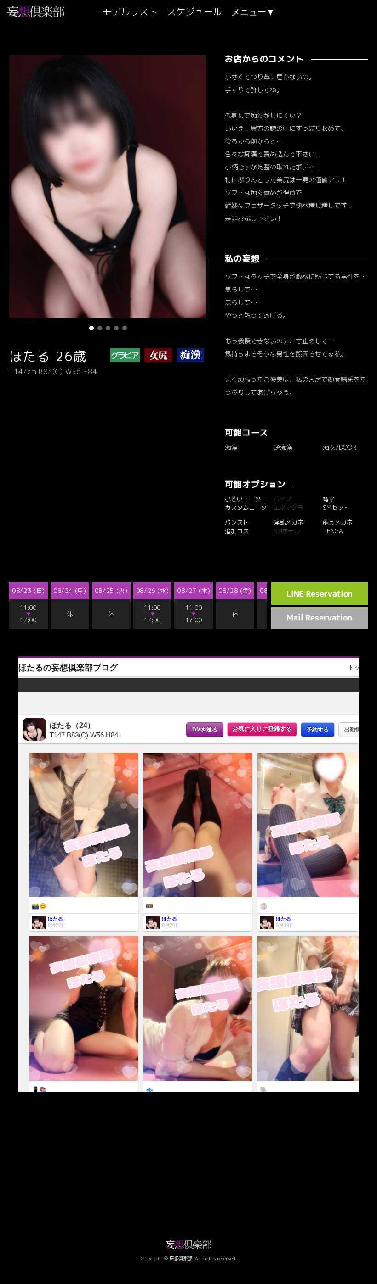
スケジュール (194, 11)
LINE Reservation (320, 593)
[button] (91, 328)
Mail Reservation (319, 617)
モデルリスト (130, 11)
